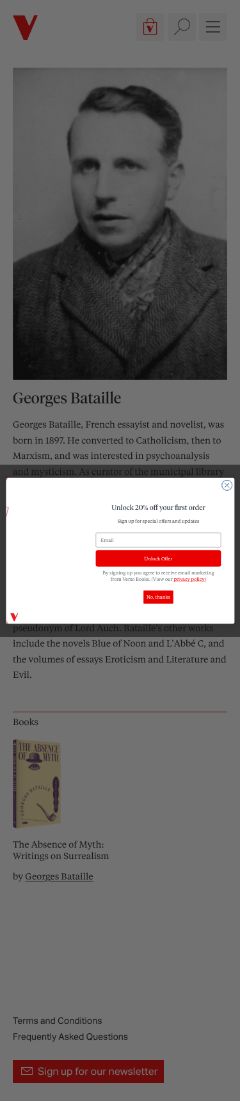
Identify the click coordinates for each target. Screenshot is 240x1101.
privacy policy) (189, 579)
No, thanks (158, 597)
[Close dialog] (226, 485)
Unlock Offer (158, 558)
